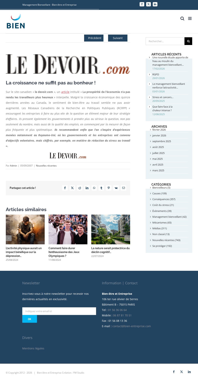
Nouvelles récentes (46, 165)
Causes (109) (159, 193)
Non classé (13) (161, 234)
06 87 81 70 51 (122, 315)
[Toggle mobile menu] (190, 18)
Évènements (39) (162, 211)
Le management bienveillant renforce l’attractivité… (168, 85)
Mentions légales (33, 348)
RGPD (155, 74)
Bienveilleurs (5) (161, 187)
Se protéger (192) (162, 246)
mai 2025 (157, 159)
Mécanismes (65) (162, 222)
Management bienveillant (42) (169, 216)
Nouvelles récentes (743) (166, 240)
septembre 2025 (161, 141)
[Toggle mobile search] (182, 18)
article (65, 92)
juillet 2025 (158, 153)
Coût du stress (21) (163, 205)
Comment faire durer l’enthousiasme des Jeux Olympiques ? (64, 252)
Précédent (94, 38)
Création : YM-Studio (73, 372)
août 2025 (158, 147)
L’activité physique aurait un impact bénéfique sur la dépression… (24, 252)
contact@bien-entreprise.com (131, 326)
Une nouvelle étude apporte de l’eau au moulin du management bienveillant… (170, 61)
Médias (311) (159, 228)
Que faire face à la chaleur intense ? (162, 108)
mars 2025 (158, 170)
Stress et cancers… (162, 97)
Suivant (118, 38)
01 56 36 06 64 (117, 310)
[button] (9, 238)
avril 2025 (157, 164)
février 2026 (159, 129)
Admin (13, 165)
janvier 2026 (159, 135)
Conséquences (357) (163, 199)
